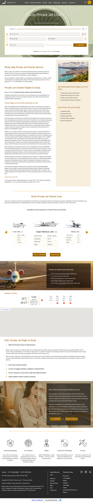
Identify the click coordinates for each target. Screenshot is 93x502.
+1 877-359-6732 (25, 472)
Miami (65, 480)
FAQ (51, 488)
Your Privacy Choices (51, 500)
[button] (46, 345)
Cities (50, 2)
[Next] (83, 232)
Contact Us (72, 2)
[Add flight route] (85, 39)
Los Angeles (66, 478)
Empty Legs (56, 2)
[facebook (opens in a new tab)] (81, 472)
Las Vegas (66, 485)
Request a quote (55, 254)
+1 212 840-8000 (13, 472)
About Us (64, 2)
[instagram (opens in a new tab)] (86, 472)
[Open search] (85, 2)
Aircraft (45, 2)
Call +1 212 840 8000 (39, 254)
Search (81, 45)
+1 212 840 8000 (55, 419)
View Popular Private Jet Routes (70, 491)
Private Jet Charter (35, 2)
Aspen (65, 487)
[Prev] (10, 232)
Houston (65, 483)
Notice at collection (37, 500)
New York (66, 476)
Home (26, 2)
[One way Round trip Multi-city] (11, 29)
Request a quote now (71, 419)
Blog (51, 485)
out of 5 (43, 51)
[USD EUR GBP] (84, 29)
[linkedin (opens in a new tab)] (90, 472)
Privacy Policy (54, 483)
